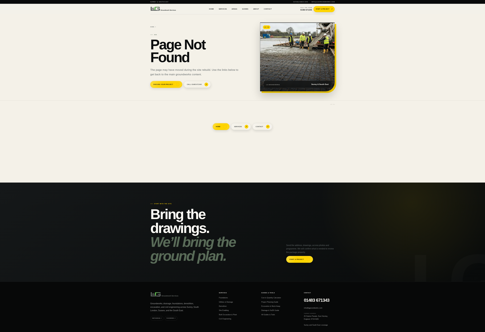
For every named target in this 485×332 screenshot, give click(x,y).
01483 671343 (306, 9)
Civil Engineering (225, 319)
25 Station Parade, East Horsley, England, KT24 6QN (316, 317)
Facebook (171, 318)
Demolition (223, 306)
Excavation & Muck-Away (270, 306)
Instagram (157, 318)
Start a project (324, 9)
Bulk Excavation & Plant (228, 315)
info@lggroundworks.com (323, 2)
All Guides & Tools (268, 315)
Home (152, 27)
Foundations (223, 298)
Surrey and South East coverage (316, 325)
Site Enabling (224, 310)
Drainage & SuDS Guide (270, 310)
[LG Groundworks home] (163, 9)
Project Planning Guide (269, 302)
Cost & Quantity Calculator (271, 298)
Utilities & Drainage (226, 302)
